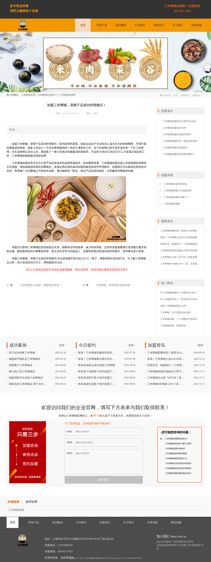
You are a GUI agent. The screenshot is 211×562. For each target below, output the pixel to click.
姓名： (71, 431)
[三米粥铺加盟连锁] (23, 540)
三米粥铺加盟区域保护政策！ (178, 134)
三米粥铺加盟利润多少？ (176, 197)
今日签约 (140, 25)
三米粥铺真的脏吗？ (47, 95)
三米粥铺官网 (28, 95)
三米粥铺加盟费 (67, 95)
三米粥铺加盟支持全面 (175, 184)
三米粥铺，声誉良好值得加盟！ (114, 285)
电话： (71, 442)
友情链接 (13, 501)
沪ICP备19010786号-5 (133, 558)
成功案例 (121, 25)
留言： (71, 453)
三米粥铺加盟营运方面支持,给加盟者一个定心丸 (181, 121)
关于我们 (177, 25)
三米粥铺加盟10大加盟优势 (177, 190)
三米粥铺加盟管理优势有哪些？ (179, 154)
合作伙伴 (31, 501)
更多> (62, 345)
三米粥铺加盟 (16, 509)
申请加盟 (196, 25)
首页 (83, 25)
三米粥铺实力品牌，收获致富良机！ (41, 285)
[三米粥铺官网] (23, 25)
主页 (175, 95)
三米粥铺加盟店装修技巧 (175, 147)
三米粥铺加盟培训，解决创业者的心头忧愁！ (181, 141)
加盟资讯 (158, 25)
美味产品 (102, 25)
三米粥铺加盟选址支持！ (175, 128)
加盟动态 (196, 95)
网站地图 (176, 522)
